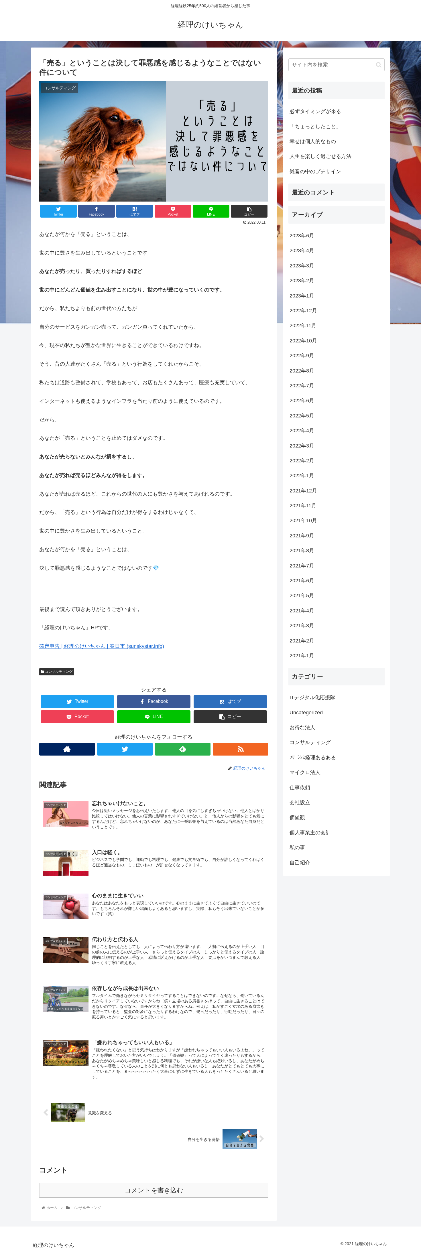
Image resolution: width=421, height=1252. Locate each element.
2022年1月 (302, 475)
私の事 (297, 847)
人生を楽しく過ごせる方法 (320, 156)
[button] (379, 65)
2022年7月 (302, 386)
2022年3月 (302, 446)
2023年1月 (302, 296)
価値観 (297, 817)
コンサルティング (58, 672)
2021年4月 (302, 611)
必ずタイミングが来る (315, 111)
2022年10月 (303, 341)
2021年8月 (302, 550)
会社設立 (300, 802)
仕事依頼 (300, 787)
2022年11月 (303, 325)
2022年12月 (303, 311)
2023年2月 (302, 280)
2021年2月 (302, 641)
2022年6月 (302, 400)
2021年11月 (303, 505)
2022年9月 (302, 355)
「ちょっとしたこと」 (315, 126)
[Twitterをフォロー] (125, 749)
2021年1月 (302, 655)
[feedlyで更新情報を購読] (182, 749)
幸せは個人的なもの (313, 141)
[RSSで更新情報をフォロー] (240, 749)
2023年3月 (302, 266)
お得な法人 (302, 727)
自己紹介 (300, 862)
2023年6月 (302, 235)
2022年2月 (302, 461)
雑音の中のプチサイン (315, 171)
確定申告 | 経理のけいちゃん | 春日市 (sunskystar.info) (101, 646)
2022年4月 (302, 430)
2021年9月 (302, 536)
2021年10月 (303, 520)
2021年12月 (303, 491)
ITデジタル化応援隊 (312, 697)
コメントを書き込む (154, 1190)
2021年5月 (302, 595)
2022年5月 (302, 416)
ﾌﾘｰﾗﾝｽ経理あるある (313, 757)
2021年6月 (302, 580)
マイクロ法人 (305, 772)
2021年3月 (302, 625)
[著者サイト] (67, 749)
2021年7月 (302, 566)
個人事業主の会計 (310, 832)
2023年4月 (302, 250)
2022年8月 (302, 371)
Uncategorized (306, 712)
